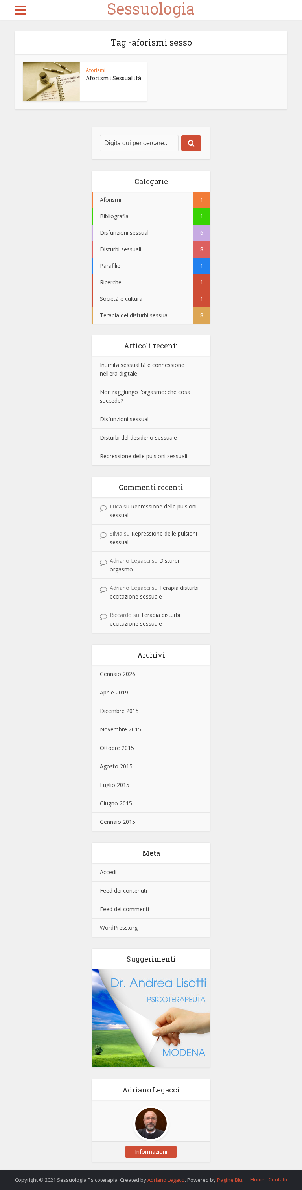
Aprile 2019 (114, 692)
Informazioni (151, 1151)
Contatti (278, 1179)
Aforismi (95, 70)
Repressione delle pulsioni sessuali (143, 456)
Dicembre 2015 (119, 711)
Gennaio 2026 (117, 674)
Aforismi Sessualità (113, 78)
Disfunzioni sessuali (125, 419)
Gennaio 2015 (117, 821)
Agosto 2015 (116, 766)
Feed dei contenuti (123, 890)
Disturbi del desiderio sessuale (138, 437)
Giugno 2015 (116, 803)
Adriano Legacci (166, 1179)
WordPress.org (119, 927)
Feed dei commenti (124, 909)
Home (257, 1179)
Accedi (108, 872)
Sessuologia (151, 9)
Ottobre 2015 (117, 748)
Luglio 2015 (114, 784)
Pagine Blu (229, 1179)
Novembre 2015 (120, 729)
